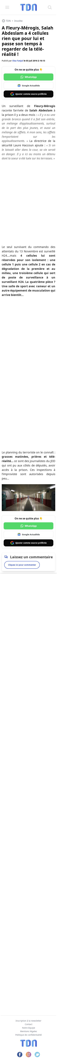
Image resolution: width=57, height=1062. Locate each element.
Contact (28, 1024)
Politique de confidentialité (28, 1034)
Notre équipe (28, 1027)
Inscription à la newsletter (28, 1020)
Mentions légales (28, 1031)
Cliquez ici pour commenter (22, 564)
